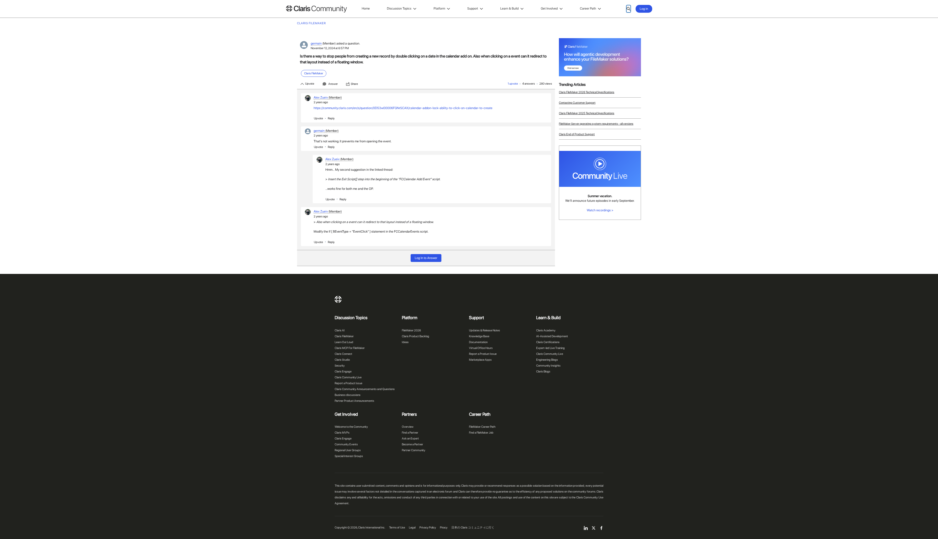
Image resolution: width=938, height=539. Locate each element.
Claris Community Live (348, 377)
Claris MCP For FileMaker (350, 348)
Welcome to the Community (351, 426)
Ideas (405, 342)
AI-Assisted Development (552, 336)
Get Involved (549, 8)
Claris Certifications (548, 342)
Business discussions (348, 395)
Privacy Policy (427, 527)
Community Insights (548, 365)
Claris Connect (343, 354)
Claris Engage (343, 371)
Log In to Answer (426, 258)
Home (366, 8)
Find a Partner (410, 432)
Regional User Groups (348, 450)
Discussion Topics (399, 8)
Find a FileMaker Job (481, 432)
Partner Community (413, 450)
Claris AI (340, 330)
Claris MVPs (342, 432)
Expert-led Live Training (550, 348)
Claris (338, 299)
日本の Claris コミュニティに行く (472, 527)
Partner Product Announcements (354, 401)
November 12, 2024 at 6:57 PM (330, 48)
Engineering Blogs (547, 359)
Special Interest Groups (349, 456)
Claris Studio (342, 359)
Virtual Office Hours (481, 348)
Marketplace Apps (480, 359)
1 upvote (513, 83)
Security (340, 365)
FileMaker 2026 (411, 330)
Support (472, 8)
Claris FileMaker (344, 336)
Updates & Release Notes (484, 330)
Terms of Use (397, 527)
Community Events (346, 444)
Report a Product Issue (348, 383)
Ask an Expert (410, 438)
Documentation (478, 342)
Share (354, 84)
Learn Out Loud (344, 342)
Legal (412, 527)
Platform (439, 8)
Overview (408, 426)
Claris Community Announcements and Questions (365, 389)
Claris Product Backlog (415, 336)
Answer (333, 84)
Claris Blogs (543, 371)
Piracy (444, 527)
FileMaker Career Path (482, 426)
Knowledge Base (479, 336)
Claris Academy (545, 330)
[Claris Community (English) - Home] (316, 8)
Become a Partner (412, 444)
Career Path (588, 8)
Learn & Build (509, 8)
